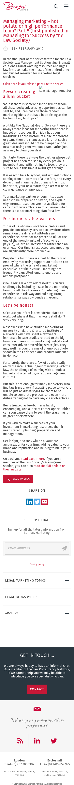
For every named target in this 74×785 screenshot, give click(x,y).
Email (44, 502)
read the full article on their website (34, 467)
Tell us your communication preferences (37, 722)
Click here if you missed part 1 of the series (33, 84)
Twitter (37, 502)
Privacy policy (37, 564)
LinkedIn (29, 502)
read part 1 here (32, 459)
